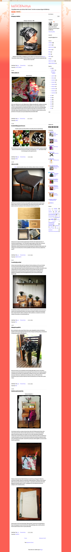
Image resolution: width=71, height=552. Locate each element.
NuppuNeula (52, 145)
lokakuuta (53, 70)
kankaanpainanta (57, 213)
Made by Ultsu (52, 172)
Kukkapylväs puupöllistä (16, 327)
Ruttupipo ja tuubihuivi (15, 16)
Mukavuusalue (52, 152)
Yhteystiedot (18, 11)
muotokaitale (50, 217)
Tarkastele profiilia (51, 31)
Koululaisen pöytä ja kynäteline (17, 391)
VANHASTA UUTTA (18, 256)
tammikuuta (53, 92)
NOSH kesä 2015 (56, 160)
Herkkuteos (52, 202)
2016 (51, 97)
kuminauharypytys (51, 216)
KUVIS (49, 51)
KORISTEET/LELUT (51, 47)
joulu (56, 211)
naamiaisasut (57, 217)
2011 (51, 108)
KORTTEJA (50, 49)
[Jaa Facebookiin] (31, 65)
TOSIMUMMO (52, 132)
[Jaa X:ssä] (30, 65)
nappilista (58, 219)
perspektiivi (54, 221)
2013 (51, 104)
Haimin (16, 167)
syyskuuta (53, 75)
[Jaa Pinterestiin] (32, 65)
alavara (49, 208)
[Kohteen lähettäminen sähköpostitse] (28, 65)
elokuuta (53, 78)
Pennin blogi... (52, 192)
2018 (51, 68)
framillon (55, 208)
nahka (52, 219)
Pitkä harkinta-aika (53, 200)
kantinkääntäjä (53, 214)
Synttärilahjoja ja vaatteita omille (56, 175)
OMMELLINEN (52, 159)
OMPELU (20, 67)
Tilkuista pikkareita (15, 72)
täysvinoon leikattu (51, 228)
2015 (51, 99)
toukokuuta (53, 84)
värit (57, 228)
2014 (51, 101)
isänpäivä (50, 211)
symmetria (52, 227)
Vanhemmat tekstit (42, 538)
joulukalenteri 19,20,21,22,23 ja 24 (56, 188)
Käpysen (44, 56)
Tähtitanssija (56, 146)
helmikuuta (53, 90)
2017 (51, 95)
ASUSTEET (17, 67)
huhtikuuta (53, 86)
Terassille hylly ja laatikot (16, 262)
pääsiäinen (50, 225)
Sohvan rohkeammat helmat (56, 134)
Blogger (41, 549)
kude (58, 214)
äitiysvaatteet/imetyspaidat (53, 231)
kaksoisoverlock (50, 213)
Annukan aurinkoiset (53, 199)
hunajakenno (56, 210)
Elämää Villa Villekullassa (54, 185)
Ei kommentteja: (23, 65)
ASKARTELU (17, 534)
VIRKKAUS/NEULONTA (51, 63)
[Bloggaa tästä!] (29, 65)
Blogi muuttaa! (56, 153)
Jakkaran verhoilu (14, 164)
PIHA (16, 322)
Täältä (38, 149)
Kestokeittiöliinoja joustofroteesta (18, 125)
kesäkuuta (53, 82)
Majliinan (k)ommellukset (54, 179)
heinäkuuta (53, 80)
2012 (51, 106)
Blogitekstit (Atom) (30, 542)
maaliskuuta (53, 88)
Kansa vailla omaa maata (54, 165)
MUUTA (49, 54)
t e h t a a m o (52, 138)
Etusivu (13, 11)
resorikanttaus (57, 225)
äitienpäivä (50, 229)
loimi (57, 216)
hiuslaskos (49, 210)
